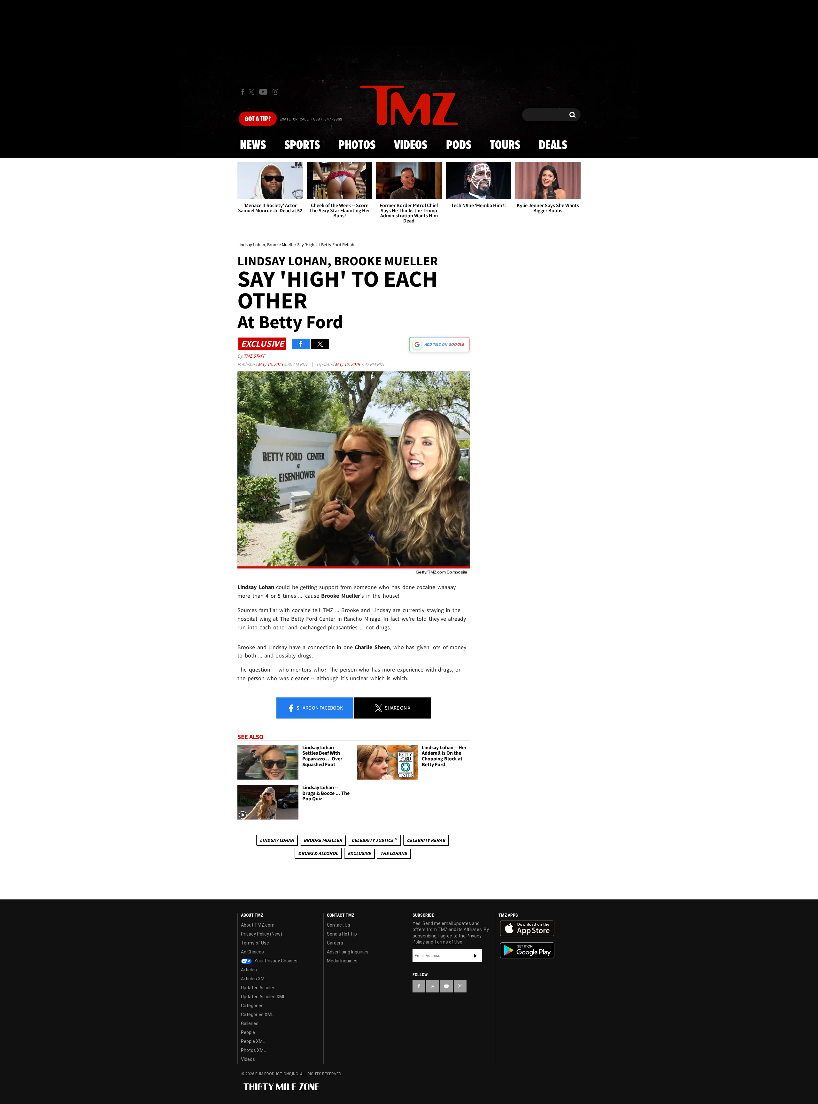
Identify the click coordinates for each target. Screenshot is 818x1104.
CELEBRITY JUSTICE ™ (374, 840)
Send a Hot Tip (342, 934)
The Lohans (393, 853)
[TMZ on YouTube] (446, 986)
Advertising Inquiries (347, 951)
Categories (252, 1005)
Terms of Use (255, 942)
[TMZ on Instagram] (275, 91)
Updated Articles (258, 987)
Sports (302, 145)
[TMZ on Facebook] (242, 91)
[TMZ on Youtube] (263, 92)
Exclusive (359, 853)
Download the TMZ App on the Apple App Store (527, 929)
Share (319, 707)
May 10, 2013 (271, 364)
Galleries (250, 1023)
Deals (553, 145)
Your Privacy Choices (275, 960)
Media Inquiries (342, 960)
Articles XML (254, 978)
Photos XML (253, 1050)
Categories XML (257, 1014)
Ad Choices (252, 951)
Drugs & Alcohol (318, 853)
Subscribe (475, 955)
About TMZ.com (257, 925)
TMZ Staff (254, 356)
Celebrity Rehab (426, 840)
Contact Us (338, 925)
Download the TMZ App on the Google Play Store (527, 950)
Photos (356, 145)
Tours (505, 145)
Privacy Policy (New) (261, 934)
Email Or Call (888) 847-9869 (311, 119)
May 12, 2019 (348, 364)
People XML (253, 1041)
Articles (249, 969)
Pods (458, 145)
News (253, 145)
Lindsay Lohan (277, 840)
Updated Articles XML (263, 996)
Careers (335, 942)
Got (258, 119)
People (248, 1032)
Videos (410, 145)
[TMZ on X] (252, 91)
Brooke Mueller (323, 840)
